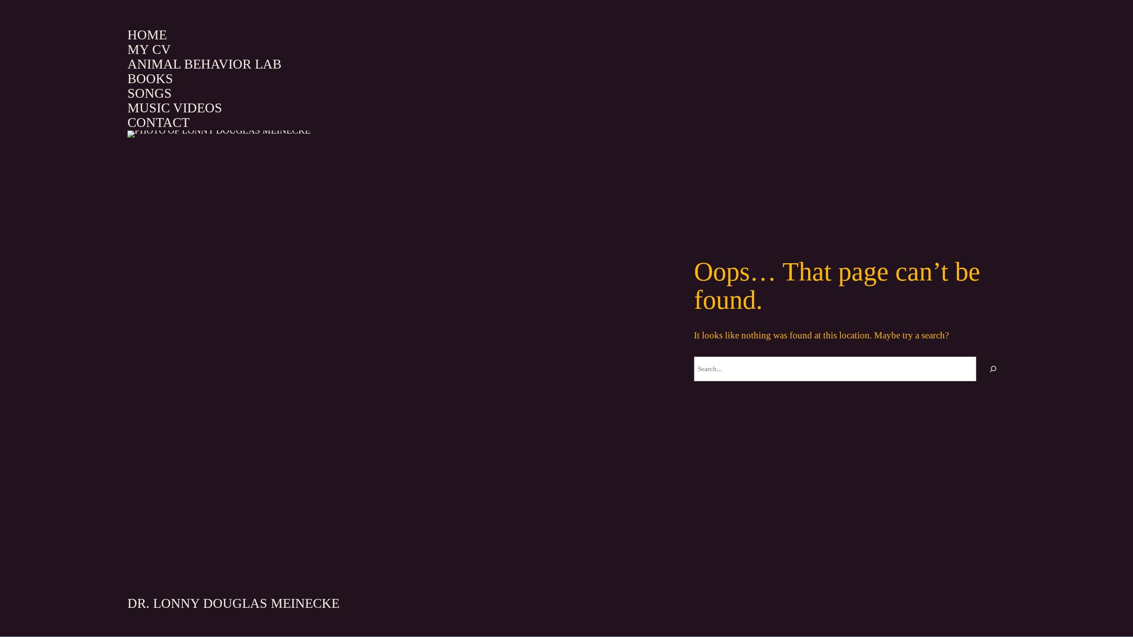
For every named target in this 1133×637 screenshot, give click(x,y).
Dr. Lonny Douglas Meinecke (233, 603)
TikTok (731, 604)
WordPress (993, 604)
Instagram (705, 604)
